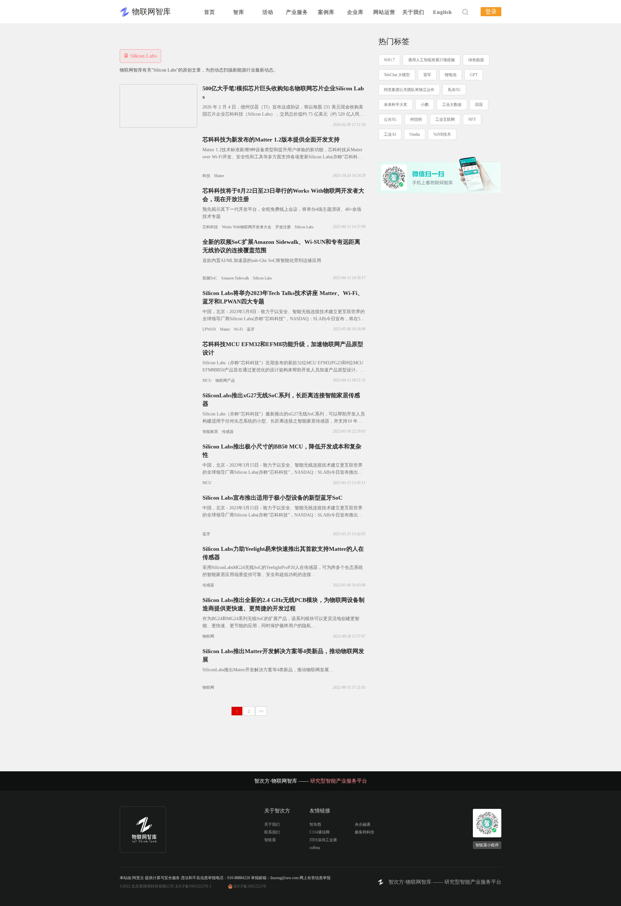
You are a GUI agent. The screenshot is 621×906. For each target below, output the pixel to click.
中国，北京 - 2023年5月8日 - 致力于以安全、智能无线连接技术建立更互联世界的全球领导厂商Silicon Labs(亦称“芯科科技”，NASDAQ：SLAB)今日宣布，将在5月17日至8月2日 (283, 318)
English (442, 12)
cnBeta (315, 847)
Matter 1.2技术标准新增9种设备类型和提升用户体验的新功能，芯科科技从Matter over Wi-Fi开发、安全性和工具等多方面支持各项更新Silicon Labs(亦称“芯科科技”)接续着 (282, 156)
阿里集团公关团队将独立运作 (409, 89)
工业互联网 (445, 119)
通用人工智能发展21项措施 (431, 60)
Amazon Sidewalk (235, 278)
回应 (479, 104)
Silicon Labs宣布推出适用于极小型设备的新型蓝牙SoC (272, 497)
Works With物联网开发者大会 (246, 227)
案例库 (326, 12)
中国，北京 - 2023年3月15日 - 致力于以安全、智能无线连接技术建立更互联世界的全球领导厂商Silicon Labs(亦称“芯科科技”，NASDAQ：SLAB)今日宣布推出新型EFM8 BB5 (282, 472)
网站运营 (384, 12)
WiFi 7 (389, 60)
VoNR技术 (442, 134)
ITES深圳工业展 (323, 840)
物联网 (208, 636)
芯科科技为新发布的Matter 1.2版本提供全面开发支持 (271, 139)
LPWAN (209, 329)
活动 (267, 12)
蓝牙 (251, 329)
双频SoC (209, 278)
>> (261, 711)
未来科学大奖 (395, 104)
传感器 (228, 431)
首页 (209, 12)
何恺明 (416, 119)
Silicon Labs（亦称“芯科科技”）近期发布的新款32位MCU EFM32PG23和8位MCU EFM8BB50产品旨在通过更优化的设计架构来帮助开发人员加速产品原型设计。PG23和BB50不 (282, 369)
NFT (472, 119)
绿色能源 (476, 60)
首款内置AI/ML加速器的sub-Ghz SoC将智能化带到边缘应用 (261, 260)
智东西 (315, 824)
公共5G (390, 119)
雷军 (427, 75)
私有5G (454, 89)
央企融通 (362, 824)
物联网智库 (151, 11)
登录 (491, 11)
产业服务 (297, 12)
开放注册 (283, 227)
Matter (219, 176)
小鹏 (425, 104)
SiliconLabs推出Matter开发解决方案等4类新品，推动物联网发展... (267, 669)
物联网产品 (225, 380)
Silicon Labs (304, 227)
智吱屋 (270, 840)
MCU (207, 380)
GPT (473, 75)
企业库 (355, 12)
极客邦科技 (364, 832)
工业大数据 (452, 104)
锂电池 (450, 75)
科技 (206, 176)
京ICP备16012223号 (250, 886)
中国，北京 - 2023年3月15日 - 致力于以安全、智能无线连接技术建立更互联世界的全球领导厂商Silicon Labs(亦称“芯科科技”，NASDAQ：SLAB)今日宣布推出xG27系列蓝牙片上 (282, 515)
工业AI (390, 134)
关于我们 (413, 12)
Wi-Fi (238, 329)
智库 (238, 12)
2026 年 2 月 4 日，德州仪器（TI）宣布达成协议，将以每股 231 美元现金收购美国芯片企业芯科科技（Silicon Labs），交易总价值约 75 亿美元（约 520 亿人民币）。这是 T (282, 114)
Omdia (414, 134)
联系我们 (272, 832)
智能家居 (210, 431)
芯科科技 (210, 227)
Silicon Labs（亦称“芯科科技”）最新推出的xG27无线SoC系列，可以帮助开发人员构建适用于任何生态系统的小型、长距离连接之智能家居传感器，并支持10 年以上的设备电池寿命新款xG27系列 (283, 421)
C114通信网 (320, 832)
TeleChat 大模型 (397, 75)
